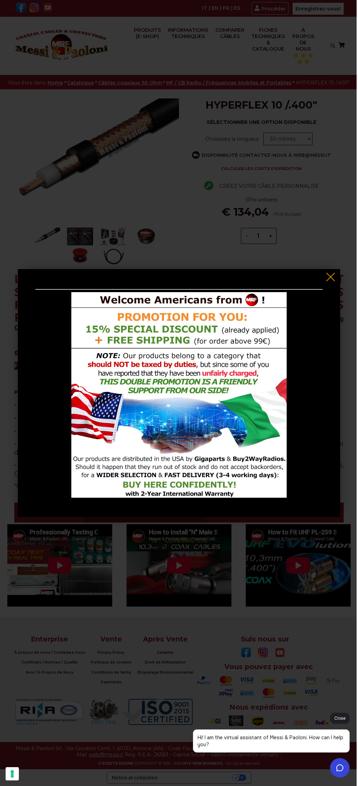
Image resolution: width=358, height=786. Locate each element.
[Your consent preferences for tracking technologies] (12, 773)
